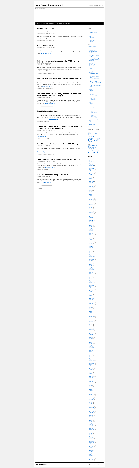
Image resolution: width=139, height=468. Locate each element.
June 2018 (90, 261)
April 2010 (91, 389)
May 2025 (90, 177)
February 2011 (91, 376)
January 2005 (91, 460)
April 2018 (91, 264)
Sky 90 (91, 136)
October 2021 (91, 233)
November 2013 (91, 333)
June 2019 (90, 251)
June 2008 (90, 417)
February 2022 (91, 228)
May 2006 (90, 449)
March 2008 (91, 421)
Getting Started (93, 116)
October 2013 (91, 334)
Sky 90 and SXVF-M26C (94, 74)
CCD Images (91, 72)
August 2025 (91, 173)
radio (95, 135)
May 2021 (90, 238)
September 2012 (91, 351)
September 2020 (91, 242)
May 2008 (90, 419)
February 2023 (91, 212)
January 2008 (91, 424)
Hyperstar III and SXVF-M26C (94, 55)
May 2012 (90, 356)
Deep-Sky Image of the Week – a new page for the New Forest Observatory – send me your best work (59, 127)
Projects (91, 103)
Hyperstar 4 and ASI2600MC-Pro (96, 82)
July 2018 (90, 260)
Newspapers (92, 94)
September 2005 (91, 458)
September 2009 (91, 398)
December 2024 (91, 183)
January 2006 (91, 454)
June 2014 (90, 324)
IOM (57, 23)
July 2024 (90, 190)
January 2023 (91, 213)
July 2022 (90, 221)
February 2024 (91, 196)
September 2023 (91, 203)
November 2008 (91, 411)
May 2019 (90, 252)
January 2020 (91, 247)
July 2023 (90, 205)
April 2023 (91, 209)
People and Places (94, 112)
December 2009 (91, 394)
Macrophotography (92, 61)
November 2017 (91, 270)
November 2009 (91, 395)
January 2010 (91, 393)
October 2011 (91, 365)
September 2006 (91, 445)
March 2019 (91, 255)
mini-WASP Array (44, 40)
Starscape (91, 68)
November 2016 (91, 286)
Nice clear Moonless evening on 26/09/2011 (53, 175)
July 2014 (90, 322)
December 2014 (91, 316)
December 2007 (91, 425)
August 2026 (91, 157)
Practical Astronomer (93, 97)
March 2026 (91, 164)
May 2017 (90, 278)
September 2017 (91, 273)
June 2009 (90, 402)
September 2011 (91, 367)
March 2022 (91, 226)
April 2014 (91, 326)
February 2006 (91, 452)
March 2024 (91, 195)
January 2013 (91, 346)
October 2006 (91, 443)
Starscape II (92, 71)
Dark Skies (93, 113)
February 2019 (91, 256)
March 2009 (91, 406)
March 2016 (91, 296)
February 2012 (91, 360)
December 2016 (91, 285)
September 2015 (91, 304)
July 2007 (90, 432)
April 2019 (91, 254)
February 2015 (91, 313)
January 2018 (91, 268)
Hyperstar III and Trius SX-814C (94, 59)
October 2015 (91, 303)
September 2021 (91, 234)
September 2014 (91, 320)
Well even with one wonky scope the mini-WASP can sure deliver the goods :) (58, 62)
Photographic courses (92, 54)
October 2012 (91, 350)
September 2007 (91, 429)
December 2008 (91, 410)
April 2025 (91, 178)
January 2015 (91, 315)
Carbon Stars (91, 63)
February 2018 (91, 267)
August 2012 (91, 352)
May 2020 (90, 243)
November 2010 (91, 380)
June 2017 (90, 277)
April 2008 (91, 420)
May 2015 (90, 309)
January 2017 (91, 283)
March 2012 (91, 359)
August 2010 (91, 384)
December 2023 (91, 199)
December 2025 (91, 168)
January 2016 (91, 299)
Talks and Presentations (93, 51)
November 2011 (91, 364)
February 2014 (91, 329)
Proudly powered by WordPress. (94, 464)
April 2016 (91, 295)
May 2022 (90, 224)
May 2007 (90, 434)
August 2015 (91, 306)
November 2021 (91, 231)
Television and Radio (93, 95)
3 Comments (50, 55)
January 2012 (91, 361)
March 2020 (91, 246)
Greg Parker (53, 33)
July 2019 (90, 250)
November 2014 (91, 317)
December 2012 (91, 347)
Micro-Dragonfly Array (93, 52)
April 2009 (91, 404)
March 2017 (91, 281)
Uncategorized (91, 60)
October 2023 (91, 202)
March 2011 (91, 374)
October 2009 (91, 397)
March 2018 (91, 265)
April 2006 (91, 450)
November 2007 (91, 426)
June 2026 (90, 160)
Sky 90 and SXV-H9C (94, 81)
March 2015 (91, 312)
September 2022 (91, 218)
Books (60, 23)
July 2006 (90, 447)
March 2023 (91, 211)
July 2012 (90, 354)
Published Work (91, 89)
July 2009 (90, 400)
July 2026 (90, 159)
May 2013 (90, 341)
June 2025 (90, 176)
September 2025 (91, 172)
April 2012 (91, 358)
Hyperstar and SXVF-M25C (46, 185)
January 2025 (91, 182)
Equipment (92, 33)
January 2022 (91, 229)
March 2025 (91, 179)
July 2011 (90, 369)
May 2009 (90, 403)
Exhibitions (91, 67)
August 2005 (91, 459)
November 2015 (91, 302)
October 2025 (91, 170)
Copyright (91, 41)
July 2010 (90, 385)
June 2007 (90, 433)
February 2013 (91, 345)
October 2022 (91, 217)
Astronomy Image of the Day (94, 58)
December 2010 (91, 378)
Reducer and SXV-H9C (94, 73)
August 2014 (91, 321)
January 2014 (91, 330)
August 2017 (91, 274)
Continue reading (46, 53)
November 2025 (91, 169)
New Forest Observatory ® (49, 4)
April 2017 (91, 280)
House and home (92, 124)
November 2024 (91, 185)
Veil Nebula (93, 107)
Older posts (39, 188)
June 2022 (90, 222)
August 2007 (91, 430)
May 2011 (90, 372)
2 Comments (46, 121)
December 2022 (91, 215)
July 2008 (90, 416)
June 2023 (90, 207)
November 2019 (91, 248)
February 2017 (91, 282)
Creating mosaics (92, 121)
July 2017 (90, 276)
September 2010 (91, 382)
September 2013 (91, 335)
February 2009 (91, 407)
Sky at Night (92, 90)
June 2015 (90, 308)
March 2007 (91, 437)
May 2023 (90, 208)
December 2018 (91, 259)
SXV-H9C (97, 138)
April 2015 (91, 311)
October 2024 (91, 186)
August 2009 (91, 399)
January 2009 (91, 408)
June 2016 (90, 293)
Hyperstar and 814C (93, 80)
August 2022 (91, 220)
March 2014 (91, 328)
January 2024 (91, 198)
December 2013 (91, 332)
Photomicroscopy (92, 50)
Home (38, 23)
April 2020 (91, 244)
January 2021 (91, 241)
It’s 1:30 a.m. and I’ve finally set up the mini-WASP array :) (58, 144)
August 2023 (91, 204)
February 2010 (91, 391)
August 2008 (91, 415)
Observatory (52, 23)
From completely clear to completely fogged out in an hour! (59, 159)
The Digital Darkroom (93, 32)
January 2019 (91, 257)
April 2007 (91, 436)
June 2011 (90, 371)
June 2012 (90, 355)
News (42, 121)
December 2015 (91, 300)
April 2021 (91, 239)
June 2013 (90, 339)
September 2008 (91, 413)
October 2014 (91, 319)
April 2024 (91, 194)
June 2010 (90, 386)
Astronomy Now (93, 99)
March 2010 (91, 390)
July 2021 (90, 237)
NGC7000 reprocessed (45, 45)
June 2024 (90, 191)
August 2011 (91, 368)
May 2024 (90, 192)
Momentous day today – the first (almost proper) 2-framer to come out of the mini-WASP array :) (59, 95)
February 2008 (91, 423)
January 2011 (91, 377)
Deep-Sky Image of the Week (47, 111)
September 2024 (91, 187)
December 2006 (91, 441)
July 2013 (90, 338)
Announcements (92, 69)
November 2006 (91, 442)
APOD (91, 91)
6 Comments (50, 88)
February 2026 (91, 165)
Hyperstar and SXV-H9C (94, 78)
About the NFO (66, 23)
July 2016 (90, 291)
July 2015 (90, 307)
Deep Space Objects (94, 117)
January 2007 (91, 439)
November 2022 (91, 216)
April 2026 (91, 163)
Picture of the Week (92, 64)
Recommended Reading (94, 119)
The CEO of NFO (93, 40)
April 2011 (91, 373)
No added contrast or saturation (48, 32)
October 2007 (91, 428)
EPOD (91, 93)
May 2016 (90, 294)
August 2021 (91, 235)
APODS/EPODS (44, 23)
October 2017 (91, 272)
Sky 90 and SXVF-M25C (94, 84)
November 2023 (91, 200)
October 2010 (91, 381)
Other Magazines (93, 98)
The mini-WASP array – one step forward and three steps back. (60, 78)
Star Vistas (92, 37)
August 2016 (91, 290)
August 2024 (91, 189)
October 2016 (91, 287)
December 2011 (91, 363)
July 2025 (90, 174)
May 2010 (90, 387)
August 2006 (91, 446)
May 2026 (90, 161)
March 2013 (91, 343)
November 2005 (91, 456)
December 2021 (91, 230)
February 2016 (91, 298)
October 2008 (91, 412)
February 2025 (91, 181)
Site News (90, 100)
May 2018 (90, 263)
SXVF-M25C (93, 139)
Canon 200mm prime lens (93, 56)
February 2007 (91, 438)
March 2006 (91, 451)
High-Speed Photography (93, 65)
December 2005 (91, 455)
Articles (91, 111)
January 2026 (91, 166)
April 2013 (91, 342)
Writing (90, 102)
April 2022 (91, 225)
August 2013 (91, 337)
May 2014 (90, 325)
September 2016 (91, 289)
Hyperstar (91, 135)
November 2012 (91, 348)
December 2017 (91, 269)
